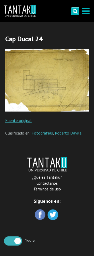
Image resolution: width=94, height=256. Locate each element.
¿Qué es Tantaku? (47, 177)
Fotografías (42, 133)
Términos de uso (47, 189)
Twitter (53, 215)
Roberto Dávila (68, 133)
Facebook (40, 215)
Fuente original (18, 120)
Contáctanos (47, 183)
